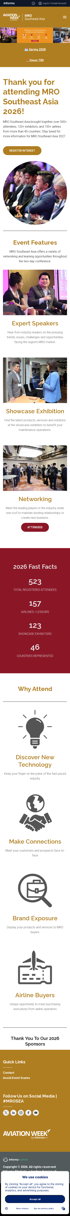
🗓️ (35, 49)
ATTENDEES (35, 527)
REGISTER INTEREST (22, 150)
